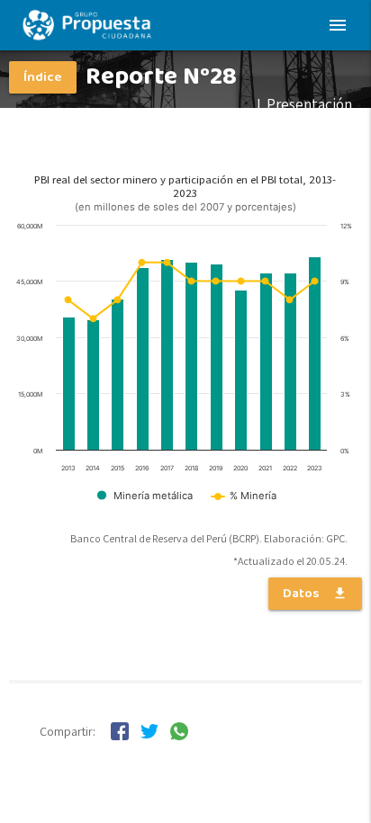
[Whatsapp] (179, 735)
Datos (315, 593)
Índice (42, 77)
